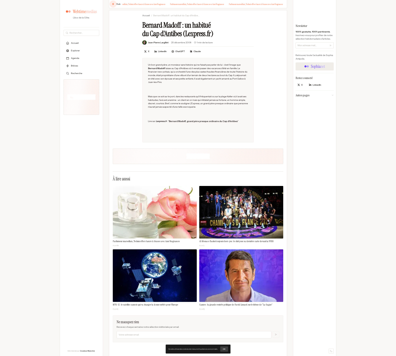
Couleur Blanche (87, 351)
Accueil (146, 15)
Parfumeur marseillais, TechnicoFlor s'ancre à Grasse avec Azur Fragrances (133, 4)
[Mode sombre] (331, 351)
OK (224, 349)
